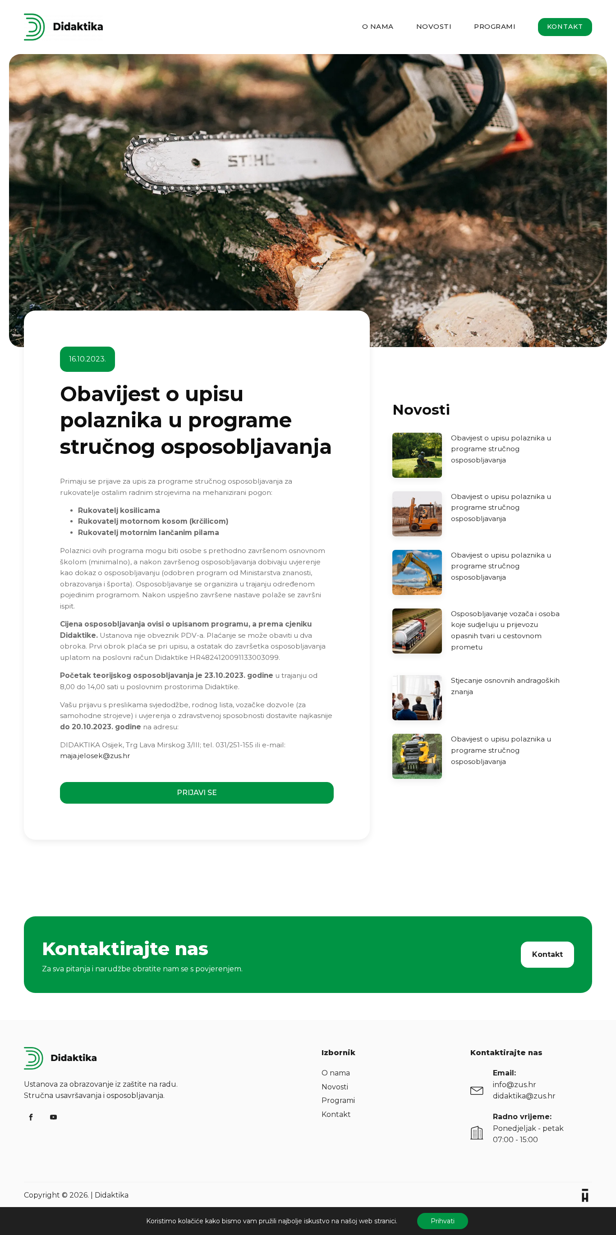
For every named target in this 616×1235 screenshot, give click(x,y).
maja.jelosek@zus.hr (95, 755)
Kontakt (565, 27)
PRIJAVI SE (197, 792)
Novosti (434, 26)
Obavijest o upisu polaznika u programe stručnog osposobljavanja (501, 449)
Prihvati (443, 1221)
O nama (378, 26)
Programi (494, 26)
